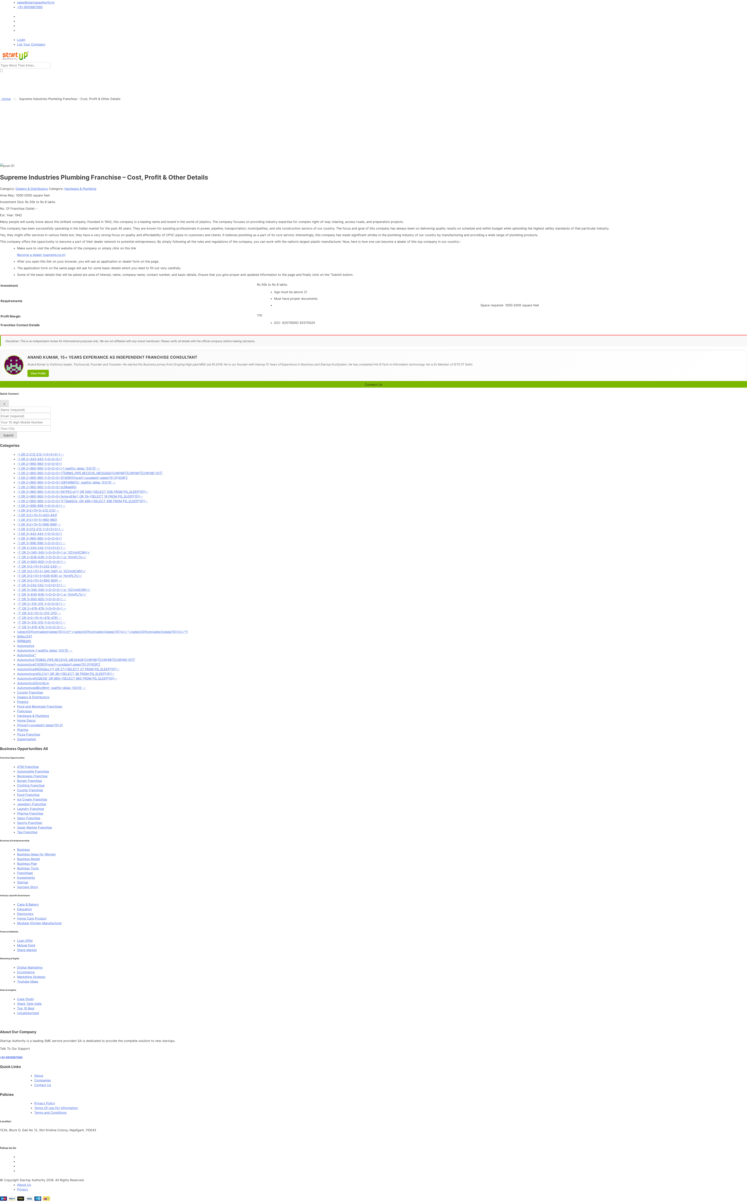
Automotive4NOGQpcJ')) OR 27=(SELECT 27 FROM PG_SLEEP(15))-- (68, 669)
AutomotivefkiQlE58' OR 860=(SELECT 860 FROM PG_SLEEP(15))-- (67, 678)
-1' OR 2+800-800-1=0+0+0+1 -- (41, 562)
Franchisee (25, 873)
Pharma (22, 730)
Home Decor (26, 720)
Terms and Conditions (50, 1112)
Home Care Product (31, 918)
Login (21, 40)
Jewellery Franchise (31, 804)
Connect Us (373, 384)
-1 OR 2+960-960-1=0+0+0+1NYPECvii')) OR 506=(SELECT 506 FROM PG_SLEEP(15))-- (82, 492)
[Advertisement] (373, 134)
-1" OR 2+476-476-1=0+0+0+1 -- (41, 608)
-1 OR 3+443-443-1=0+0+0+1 (39, 534)
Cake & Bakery (28, 904)
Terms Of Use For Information (56, 1108)
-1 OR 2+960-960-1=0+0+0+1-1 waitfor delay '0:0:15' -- (58, 468)
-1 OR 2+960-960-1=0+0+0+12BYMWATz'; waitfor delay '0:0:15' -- (66, 482)
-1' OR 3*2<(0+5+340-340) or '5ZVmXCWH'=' (51, 571)
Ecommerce (26, 972)
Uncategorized (28, 1013)
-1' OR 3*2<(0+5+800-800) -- (39, 580)
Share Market (27, 950)
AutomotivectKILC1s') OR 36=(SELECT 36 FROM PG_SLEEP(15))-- (65, 674)
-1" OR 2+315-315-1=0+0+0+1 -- (41, 604)
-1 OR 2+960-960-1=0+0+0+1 (39, 464)
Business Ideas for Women (36, 854)
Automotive (25, 646)
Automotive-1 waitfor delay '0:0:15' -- (44, 650)
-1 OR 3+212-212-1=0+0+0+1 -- (40, 529)
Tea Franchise (27, 832)
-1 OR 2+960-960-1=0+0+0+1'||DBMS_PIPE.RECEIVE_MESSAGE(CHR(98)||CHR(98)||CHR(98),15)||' (90, 473)
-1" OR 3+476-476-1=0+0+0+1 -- (41, 627)
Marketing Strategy (31, 977)
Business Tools (28, 868)
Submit (8, 435)
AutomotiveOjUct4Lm (33, 683)
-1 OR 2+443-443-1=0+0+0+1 (39, 459)
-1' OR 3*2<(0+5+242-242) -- (39, 566)
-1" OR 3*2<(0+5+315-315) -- (39, 613)
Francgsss (24, 711)
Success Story (27, 887)
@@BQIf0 (24, 641)
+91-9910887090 (30, 7)
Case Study (25, 999)
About (38, 1076)
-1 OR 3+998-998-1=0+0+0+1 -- (41, 543)
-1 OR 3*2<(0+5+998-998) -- (39, 524)
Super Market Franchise (34, 827)
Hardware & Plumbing (80, 189)
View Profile (38, 373)
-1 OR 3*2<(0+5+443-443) (37, 515)
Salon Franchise (28, 818)
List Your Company (31, 44)
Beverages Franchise (32, 776)
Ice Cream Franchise (32, 799)
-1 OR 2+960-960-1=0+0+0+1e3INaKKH (46, 487)
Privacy (22, 1189)
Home (5, 99)
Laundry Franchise (30, 809)
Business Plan (27, 864)
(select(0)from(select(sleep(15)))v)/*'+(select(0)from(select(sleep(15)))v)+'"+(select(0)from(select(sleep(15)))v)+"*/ (102, 632)
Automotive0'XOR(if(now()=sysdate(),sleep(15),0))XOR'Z (58, 664)
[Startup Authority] (15, 60)
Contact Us (42, 1085)
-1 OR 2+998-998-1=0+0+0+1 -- (41, 506)
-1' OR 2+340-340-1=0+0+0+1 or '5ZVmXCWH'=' (53, 552)
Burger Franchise (29, 781)
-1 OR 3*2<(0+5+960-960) (37, 520)
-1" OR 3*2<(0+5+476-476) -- (39, 618)
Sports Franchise (29, 823)
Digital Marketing (29, 967)
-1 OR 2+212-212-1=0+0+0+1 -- (40, 454)
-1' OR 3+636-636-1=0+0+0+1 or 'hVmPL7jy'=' (51, 594)
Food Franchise (28, 795)
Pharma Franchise (30, 813)
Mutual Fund (26, 945)
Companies (42, 1080)
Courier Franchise (30, 692)
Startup (22, 882)
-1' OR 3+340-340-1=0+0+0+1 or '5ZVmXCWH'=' (53, 590)
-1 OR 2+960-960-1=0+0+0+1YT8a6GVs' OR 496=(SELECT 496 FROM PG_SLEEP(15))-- (82, 501)
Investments (26, 878)
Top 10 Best (25, 1008)
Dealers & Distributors (32, 189)
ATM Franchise (28, 767)
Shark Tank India (29, 1004)
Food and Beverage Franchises (39, 706)
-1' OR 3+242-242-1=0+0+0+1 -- (41, 585)
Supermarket (26, 739)
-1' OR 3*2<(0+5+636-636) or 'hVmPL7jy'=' (49, 576)
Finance (22, 702)
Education (24, 909)
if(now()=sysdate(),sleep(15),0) (40, 725)
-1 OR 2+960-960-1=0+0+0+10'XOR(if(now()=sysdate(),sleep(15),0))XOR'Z (72, 478)
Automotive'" (26, 655)
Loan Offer (25, 941)
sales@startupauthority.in (35, 2)
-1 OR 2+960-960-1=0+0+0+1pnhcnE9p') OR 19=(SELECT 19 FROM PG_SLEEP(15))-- (80, 496)
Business (23, 850)
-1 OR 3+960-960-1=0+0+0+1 (39, 538)
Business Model (28, 859)
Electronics (25, 914)
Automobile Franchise (33, 771)
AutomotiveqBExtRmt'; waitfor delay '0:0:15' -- (51, 688)
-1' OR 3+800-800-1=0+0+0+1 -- (41, 599)
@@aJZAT (24, 636)
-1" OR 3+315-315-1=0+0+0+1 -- (41, 622)
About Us (24, 1185)
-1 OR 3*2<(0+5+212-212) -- (38, 510)
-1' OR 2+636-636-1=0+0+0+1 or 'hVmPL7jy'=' (51, 557)
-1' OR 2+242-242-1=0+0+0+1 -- (41, 548)
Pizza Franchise (28, 734)
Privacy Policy (44, 1103)
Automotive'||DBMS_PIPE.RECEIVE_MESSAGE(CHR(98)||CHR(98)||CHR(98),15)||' (76, 660)
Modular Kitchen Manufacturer (39, 923)
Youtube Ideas (27, 981)
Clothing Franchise (31, 785)
